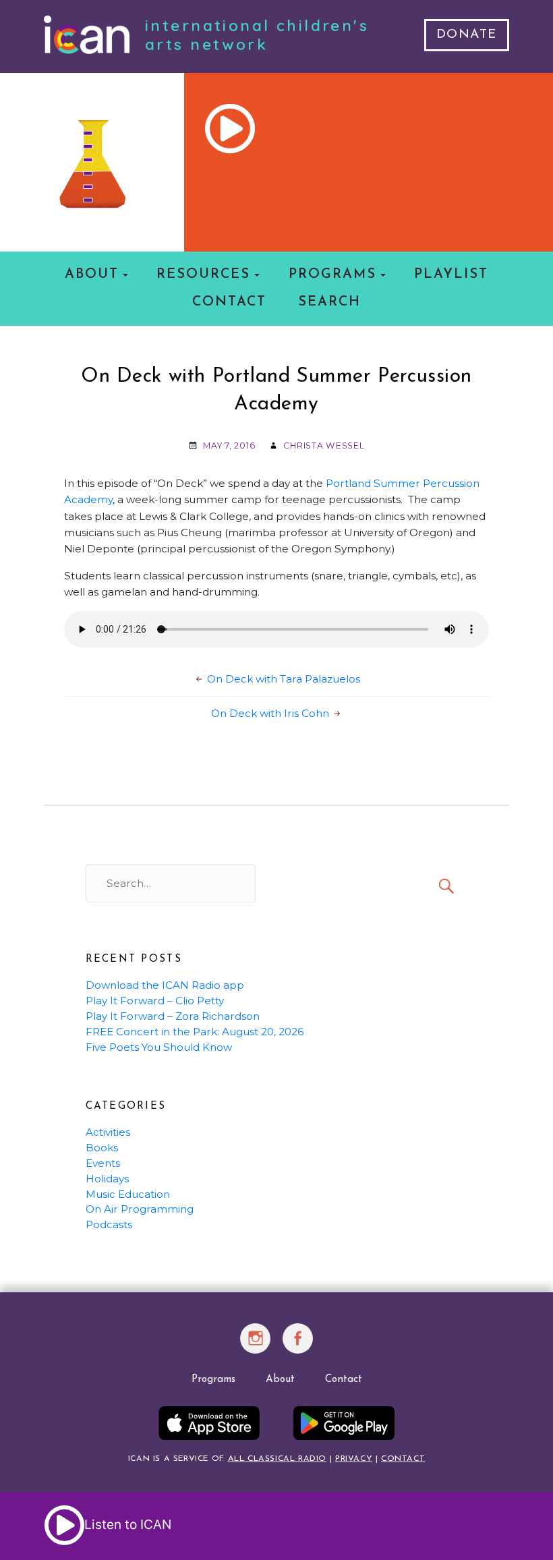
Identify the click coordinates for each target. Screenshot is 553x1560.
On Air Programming (140, 1209)
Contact (229, 302)
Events (103, 1163)
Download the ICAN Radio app (165, 985)
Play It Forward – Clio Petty (155, 1000)
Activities (108, 1132)
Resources (203, 274)
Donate (466, 34)
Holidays (107, 1178)
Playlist (451, 274)
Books (102, 1147)
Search (329, 302)
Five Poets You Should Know (159, 1047)
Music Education (128, 1194)
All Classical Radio (277, 1459)
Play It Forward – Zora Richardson (173, 1016)
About (92, 274)
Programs (332, 274)
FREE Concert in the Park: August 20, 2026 (194, 1031)
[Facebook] (298, 1346)
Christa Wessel (323, 445)
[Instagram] (255, 1346)
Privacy (353, 1459)
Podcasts (109, 1224)
